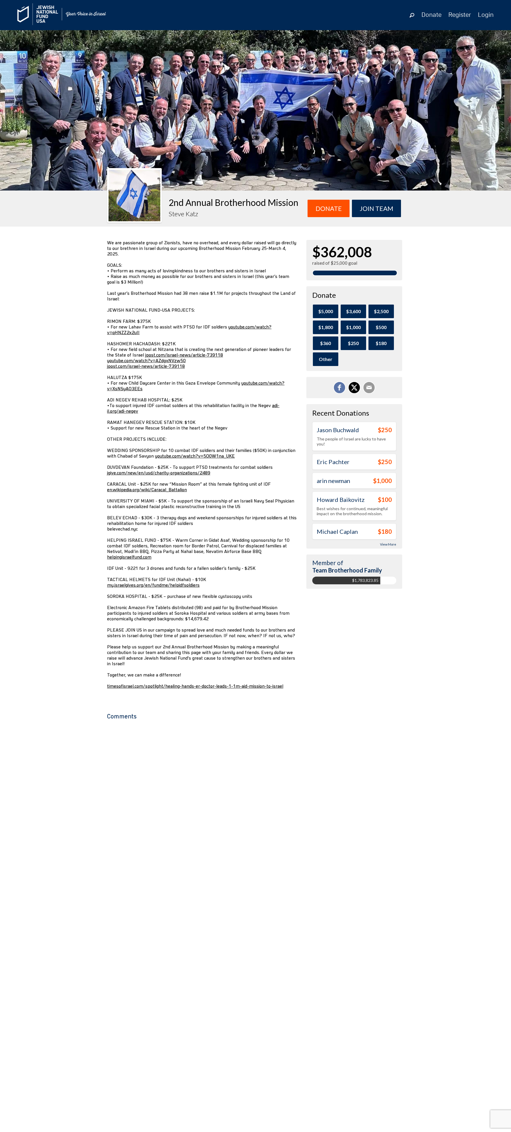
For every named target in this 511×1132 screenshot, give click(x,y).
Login (486, 15)
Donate (431, 15)
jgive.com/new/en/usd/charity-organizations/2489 (158, 473)
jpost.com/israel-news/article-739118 (184, 355)
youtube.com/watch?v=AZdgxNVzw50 (146, 360)
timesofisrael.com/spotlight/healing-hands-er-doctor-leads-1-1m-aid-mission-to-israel (195, 686)
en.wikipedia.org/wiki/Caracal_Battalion (147, 489)
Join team (376, 208)
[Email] (369, 387)
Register (459, 15)
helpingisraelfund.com (129, 557)
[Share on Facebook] (339, 387)
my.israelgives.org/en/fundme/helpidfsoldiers (153, 585)
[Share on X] (354, 387)
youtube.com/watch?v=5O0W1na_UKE (195, 456)
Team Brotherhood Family (347, 570)
